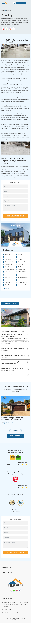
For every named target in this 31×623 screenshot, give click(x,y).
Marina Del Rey (8, 275)
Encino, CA (20, 264)
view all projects (14, 436)
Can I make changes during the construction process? (10, 362)
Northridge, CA (8, 280)
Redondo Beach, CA (22, 282)
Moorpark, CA (8, 277)
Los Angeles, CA (21, 269)
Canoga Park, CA (9, 261)
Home (3, 10)
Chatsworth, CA (21, 261)
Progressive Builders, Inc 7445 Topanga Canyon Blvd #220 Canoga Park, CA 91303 (16, 604)
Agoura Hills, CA (8, 254)
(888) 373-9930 (9, 609)
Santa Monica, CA (22, 284)
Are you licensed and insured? (10, 375)
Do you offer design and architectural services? (13, 356)
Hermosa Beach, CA (9, 269)
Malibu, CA (7, 271)
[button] (9, 430)
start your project (21, 3)
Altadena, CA (21, 254)
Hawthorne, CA (21, 266)
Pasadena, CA (8, 282)
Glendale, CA (8, 266)
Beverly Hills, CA (8, 257)
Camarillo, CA (21, 259)
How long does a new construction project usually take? (12, 369)
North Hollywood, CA (23, 277)
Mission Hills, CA (21, 275)
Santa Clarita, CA (9, 284)
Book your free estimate (15, 216)
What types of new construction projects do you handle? (11, 335)
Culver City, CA (8, 264)
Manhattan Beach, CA (22, 272)
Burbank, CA (21, 257)
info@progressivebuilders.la (12, 613)
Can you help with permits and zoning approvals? (12, 349)
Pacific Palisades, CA (23, 280)
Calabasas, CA (8, 259)
